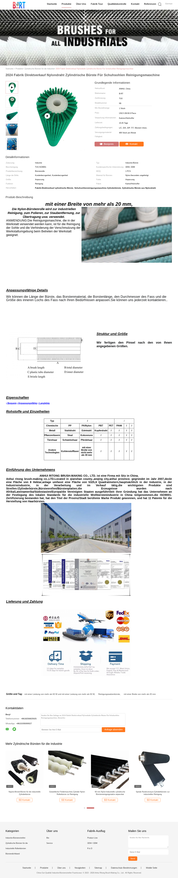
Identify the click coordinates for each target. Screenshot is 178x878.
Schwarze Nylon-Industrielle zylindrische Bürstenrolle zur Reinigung (110, 793)
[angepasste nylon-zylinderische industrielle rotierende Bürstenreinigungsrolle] (153, 769)
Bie (47, 838)
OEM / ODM (92, 843)
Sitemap (98, 868)
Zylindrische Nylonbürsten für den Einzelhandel (67, 792)
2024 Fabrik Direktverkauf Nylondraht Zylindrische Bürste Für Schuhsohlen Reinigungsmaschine (94, 69)
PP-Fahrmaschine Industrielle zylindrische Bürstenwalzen (25, 793)
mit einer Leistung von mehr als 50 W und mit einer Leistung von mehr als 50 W (59, 694)
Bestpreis (108, 144)
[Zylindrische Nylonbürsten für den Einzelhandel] (67, 769)
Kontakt (135, 4)
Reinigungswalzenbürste (109, 694)
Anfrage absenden (113, 729)
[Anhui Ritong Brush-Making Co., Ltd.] (19, 5)
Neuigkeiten (80, 868)
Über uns (81, 4)
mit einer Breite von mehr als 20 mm (140, 694)
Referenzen (150, 4)
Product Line (92, 838)
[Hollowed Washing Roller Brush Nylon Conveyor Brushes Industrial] (54, 150)
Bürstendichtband (13, 854)
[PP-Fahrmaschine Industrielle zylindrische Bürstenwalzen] (25, 769)
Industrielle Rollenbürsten (16, 848)
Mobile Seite (151, 868)
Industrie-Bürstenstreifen (15, 838)
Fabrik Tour (97, 4)
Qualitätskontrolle (117, 4)
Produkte (66, 4)
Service (49, 843)
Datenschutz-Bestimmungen (124, 868)
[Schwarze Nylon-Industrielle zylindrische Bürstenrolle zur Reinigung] (110, 769)
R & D (89, 848)
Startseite (52, 4)
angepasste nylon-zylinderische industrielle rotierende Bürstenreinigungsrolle (152, 793)
